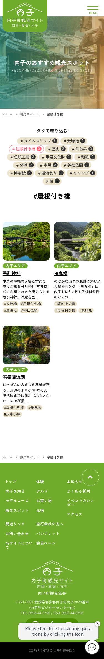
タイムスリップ (40, 141)
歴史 (58, 149)
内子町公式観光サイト (25, 16)
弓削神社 (12, 273)
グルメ (42, 491)
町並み (83, 149)
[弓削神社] (26, 241)
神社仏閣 (77, 165)
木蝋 (50, 165)
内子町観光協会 (52, 593)
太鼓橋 (11, 304)
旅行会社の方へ (50, 524)
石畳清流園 (14, 377)
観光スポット (17, 511)
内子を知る (15, 491)
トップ (10, 482)
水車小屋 (13, 414)
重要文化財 (57, 157)
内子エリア (15, 265)
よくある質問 (78, 491)
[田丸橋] (77, 241)
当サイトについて (19, 545)
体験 (26, 165)
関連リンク (15, 524)
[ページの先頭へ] (90, 477)
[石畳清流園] (26, 345)
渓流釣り (52, 173)
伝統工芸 (24, 157)
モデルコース (17, 501)
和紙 (87, 157)
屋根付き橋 (28, 149)
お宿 (40, 511)
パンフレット (48, 534)
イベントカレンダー (80, 503)
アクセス (74, 514)
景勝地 (75, 141)
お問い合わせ (17, 534)
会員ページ (46, 543)
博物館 (22, 173)
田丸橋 (60, 273)
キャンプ (83, 173)
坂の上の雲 (66, 304)
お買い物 (44, 501)
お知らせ (74, 482)
